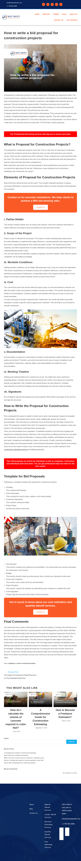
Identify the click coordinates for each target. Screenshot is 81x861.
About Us (73, 14)
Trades (56, 14)
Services (46, 14)
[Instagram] (56, 4)
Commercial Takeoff (15, 663)
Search (6, 738)
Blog (64, 14)
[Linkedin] (47, 4)
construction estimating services (16, 449)
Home (37, 14)
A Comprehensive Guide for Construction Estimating (40, 717)
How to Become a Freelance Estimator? (65, 713)
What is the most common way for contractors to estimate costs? (24, 758)
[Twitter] (60, 4)
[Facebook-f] (43, 4)
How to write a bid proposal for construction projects (20, 763)
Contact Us (58, 20)
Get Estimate (71, 20)
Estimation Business (28, 663)
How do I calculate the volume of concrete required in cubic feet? (15, 719)
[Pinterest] (52, 4)
